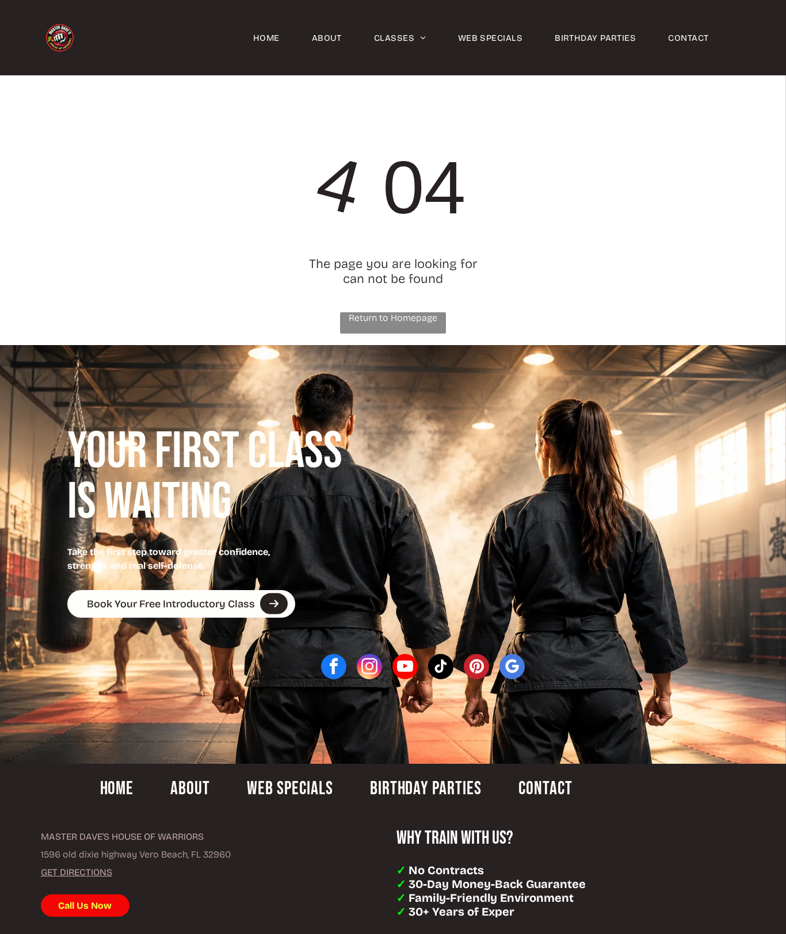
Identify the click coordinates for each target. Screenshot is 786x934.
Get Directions (76, 872)
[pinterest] (476, 668)
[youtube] (405, 668)
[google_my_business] (512, 668)
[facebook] (333, 668)
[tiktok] (440, 668)
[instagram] (369, 668)
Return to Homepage (393, 317)
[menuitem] (257, 37)
